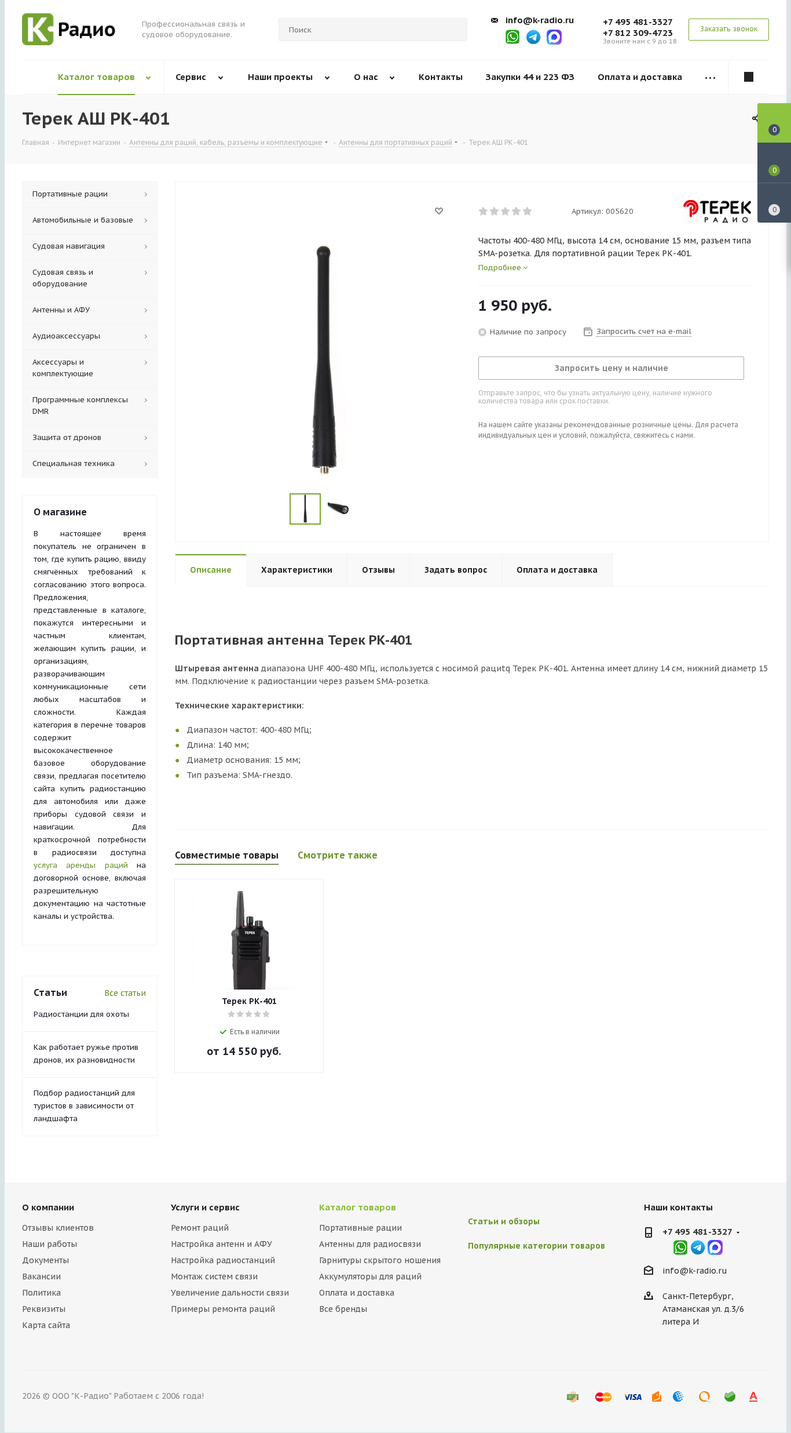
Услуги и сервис (205, 1207)
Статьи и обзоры (504, 1221)
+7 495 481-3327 (638, 21)
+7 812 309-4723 (638, 32)
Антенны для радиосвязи (370, 1244)
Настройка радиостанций (223, 1260)
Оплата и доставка (356, 1292)
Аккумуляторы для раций (370, 1276)
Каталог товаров (357, 1207)
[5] (527, 211)
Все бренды (343, 1309)
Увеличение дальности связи (230, 1292)
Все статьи (125, 993)
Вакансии (41, 1276)
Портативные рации (360, 1228)
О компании (48, 1207)
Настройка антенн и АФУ (221, 1244)
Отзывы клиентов (58, 1228)
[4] (516, 211)
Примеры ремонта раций (223, 1309)
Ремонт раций (200, 1228)
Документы (45, 1260)
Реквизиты (43, 1309)
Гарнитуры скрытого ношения (380, 1260)
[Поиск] (453, 29)
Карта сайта (46, 1325)
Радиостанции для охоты (81, 1014)
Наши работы (49, 1244)
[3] (505, 211)
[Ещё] (710, 77)
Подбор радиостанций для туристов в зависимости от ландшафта (84, 1105)
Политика (41, 1292)
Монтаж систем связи (214, 1276)
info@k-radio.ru (540, 20)
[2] (494, 211)
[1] (483, 211)
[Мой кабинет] (748, 77)
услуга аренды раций (81, 865)
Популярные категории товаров (536, 1246)
